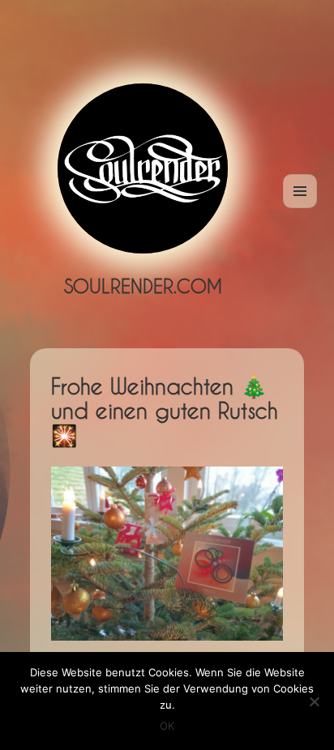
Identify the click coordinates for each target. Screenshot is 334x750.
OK (167, 725)
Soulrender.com (143, 285)
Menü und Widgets (300, 207)
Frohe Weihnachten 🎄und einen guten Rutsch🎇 (164, 410)
